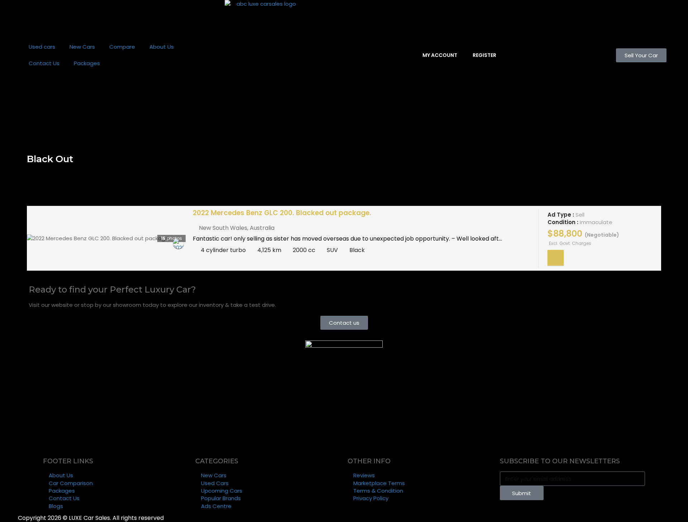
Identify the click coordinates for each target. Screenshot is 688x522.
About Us (161, 46)
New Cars (82, 46)
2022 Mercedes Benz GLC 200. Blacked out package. (282, 213)
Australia (262, 228)
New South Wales (223, 228)
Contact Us (44, 63)
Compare (122, 46)
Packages (87, 63)
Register (484, 55)
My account (439, 55)
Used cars (42, 46)
